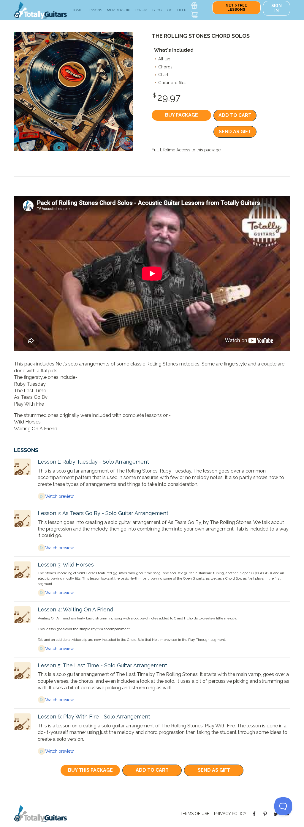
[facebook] (254, 813)
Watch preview (59, 496)
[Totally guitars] (40, 9)
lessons (94, 10)
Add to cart (234, 115)
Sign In (276, 8)
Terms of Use (194, 813)
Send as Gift (235, 131)
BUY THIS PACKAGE (90, 770)
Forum (141, 10)
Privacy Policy (230, 813)
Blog (157, 10)
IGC (169, 10)
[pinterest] (265, 813)
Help (181, 10)
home (77, 10)
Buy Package (181, 115)
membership (118, 10)
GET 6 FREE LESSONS (236, 7)
